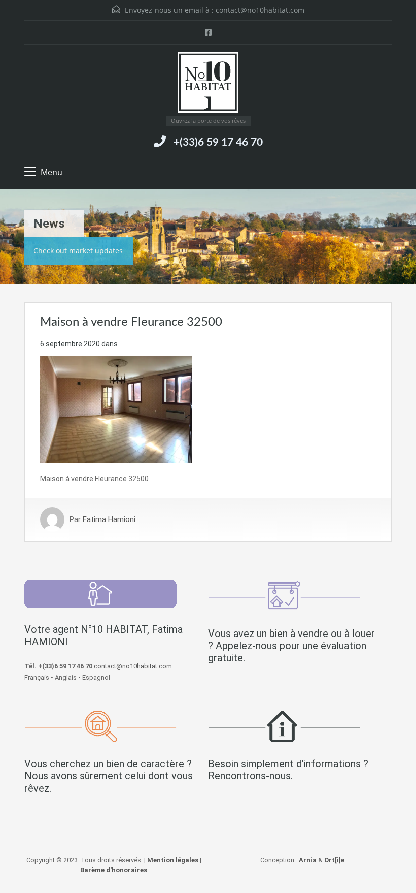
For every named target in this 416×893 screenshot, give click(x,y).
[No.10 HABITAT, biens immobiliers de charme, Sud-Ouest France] (208, 84)
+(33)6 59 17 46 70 (218, 142)
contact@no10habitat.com (260, 10)
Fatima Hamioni (109, 519)
